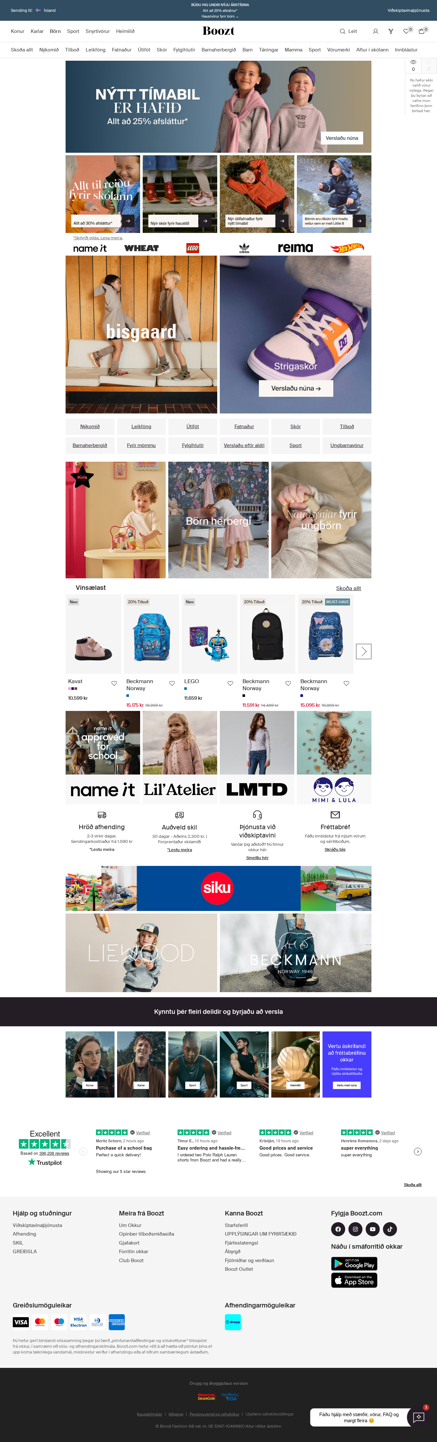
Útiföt (193, 426)
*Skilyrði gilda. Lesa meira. (98, 238)
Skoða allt (348, 588)
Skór (295, 426)
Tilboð (347, 426)
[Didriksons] (218, 888)
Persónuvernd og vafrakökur (214, 1414)
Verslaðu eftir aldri (244, 445)
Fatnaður (244, 426)
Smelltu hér (257, 857)
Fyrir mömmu (141, 445)
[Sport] (192, 1064)
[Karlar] (141, 1064)
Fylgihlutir (193, 445)
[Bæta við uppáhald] (114, 683)
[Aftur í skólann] (103, 194)
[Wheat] (141, 248)
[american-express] (117, 1322)
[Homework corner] (218, 520)
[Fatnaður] (116, 520)
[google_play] (354, 1263)
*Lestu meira (179, 849)
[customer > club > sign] (346, 1064)
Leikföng (141, 426)
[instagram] (355, 1229)
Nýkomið (90, 426)
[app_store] (354, 1280)
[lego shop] (192, 248)
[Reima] (295, 248)
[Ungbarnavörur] (321, 520)
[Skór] (180, 194)
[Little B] (334, 194)
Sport (296, 445)
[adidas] (244, 248)
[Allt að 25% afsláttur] (218, 107)
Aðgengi (176, 1414)
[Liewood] (141, 953)
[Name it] (90, 248)
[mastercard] (40, 1322)
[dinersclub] (98, 1322)
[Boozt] (218, 31)
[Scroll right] (363, 651)
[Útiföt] (257, 194)
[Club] (391, 31)
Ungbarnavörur (346, 445)
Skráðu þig (335, 849)
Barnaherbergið (90, 445)
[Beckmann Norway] (295, 953)
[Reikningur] (375, 31)
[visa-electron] (78, 1322)
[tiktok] (390, 1229)
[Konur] (90, 1064)
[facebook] (338, 1229)
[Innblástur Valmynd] (420, 50)
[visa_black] (21, 1322)
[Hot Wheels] (346, 248)
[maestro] (59, 1322)
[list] (141, 334)
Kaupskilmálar (149, 1414)
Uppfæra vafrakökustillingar (270, 1414)
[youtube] (373, 1229)
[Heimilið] (295, 1064)
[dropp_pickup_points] (233, 1322)
